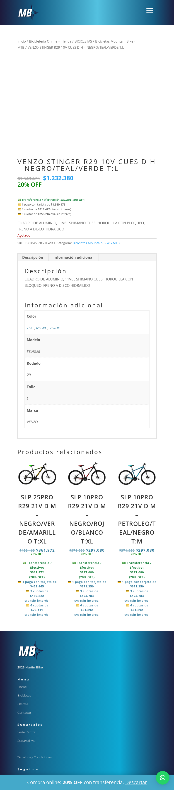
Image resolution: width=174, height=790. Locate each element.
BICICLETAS (83, 41)
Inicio (21, 41)
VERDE (54, 328)
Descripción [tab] (32, 257)
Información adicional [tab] (73, 257)
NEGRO (42, 328)
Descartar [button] (136, 782)
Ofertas (22, 704)
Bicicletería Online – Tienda (50, 41)
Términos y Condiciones (34, 757)
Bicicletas (24, 695)
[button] (162, 778)
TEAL (30, 328)
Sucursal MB (26, 740)
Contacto (24, 712)
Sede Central (26, 732)
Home (22, 687)
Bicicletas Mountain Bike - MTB (96, 243)
